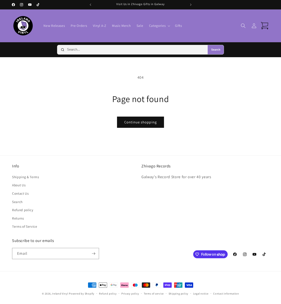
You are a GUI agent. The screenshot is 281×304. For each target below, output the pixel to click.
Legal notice (201, 293)
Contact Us (20, 193)
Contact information (226, 293)
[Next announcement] (191, 4)
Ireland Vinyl (60, 293)
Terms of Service (24, 226)
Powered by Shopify (81, 293)
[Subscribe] (93, 253)
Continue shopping (140, 122)
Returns (18, 218)
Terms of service (154, 293)
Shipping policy (179, 293)
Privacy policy (130, 293)
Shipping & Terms (25, 177)
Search (215, 49)
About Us (18, 185)
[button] (159, 26)
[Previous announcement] (90, 4)
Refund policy (22, 210)
